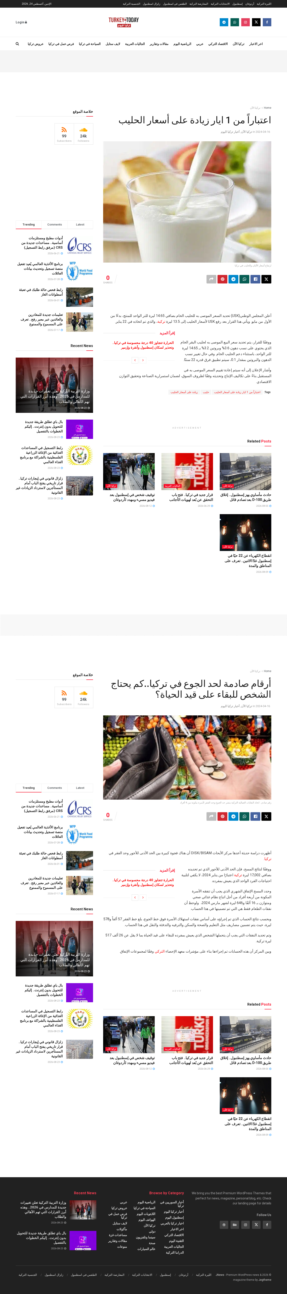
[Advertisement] (143, 61)
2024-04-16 (263, 131)
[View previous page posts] (143, 360)
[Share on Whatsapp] (244, 279)
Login (20, 22)
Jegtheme (265, 1279)
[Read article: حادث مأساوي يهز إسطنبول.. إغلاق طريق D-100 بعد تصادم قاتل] (245, 471)
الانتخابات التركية (220, 3)
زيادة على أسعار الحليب (184, 392)
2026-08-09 (262, 572)
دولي (152, 1231)
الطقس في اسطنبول (175, 3)
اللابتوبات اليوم (146, 1214)
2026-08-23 (80, 408)
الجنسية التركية (131, 3)
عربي (199, 44)
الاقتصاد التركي (218, 44)
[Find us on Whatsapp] (234, 22)
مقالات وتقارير (159, 44)
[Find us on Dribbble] (224, 1225)
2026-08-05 (262, 505)
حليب (206, 392)
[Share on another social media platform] (211, 279)
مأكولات (122, 1229)
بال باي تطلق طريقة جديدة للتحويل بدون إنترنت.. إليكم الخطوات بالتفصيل (44, 426)
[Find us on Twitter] (256, 22)
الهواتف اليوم (147, 1219)
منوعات (122, 1246)
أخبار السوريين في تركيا (172, 1204)
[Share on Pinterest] (222, 279)
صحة (152, 1243)
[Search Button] (17, 44)
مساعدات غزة (118, 1235)
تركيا (267, 859)
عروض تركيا (35, 44)
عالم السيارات (146, 1249)
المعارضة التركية (198, 3)
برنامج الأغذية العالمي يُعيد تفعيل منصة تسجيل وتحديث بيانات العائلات (40, 268)
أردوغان (249, 3)
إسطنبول (237, 3)
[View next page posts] (135, 360)
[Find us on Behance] (234, 1225)
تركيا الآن (238, 44)
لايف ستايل (113, 44)
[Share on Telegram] (233, 279)
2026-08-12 (145, 505)
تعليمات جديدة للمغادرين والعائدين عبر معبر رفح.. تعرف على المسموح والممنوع (42, 319)
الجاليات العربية (135, 44)
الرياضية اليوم (182, 44)
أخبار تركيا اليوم (230, 131)
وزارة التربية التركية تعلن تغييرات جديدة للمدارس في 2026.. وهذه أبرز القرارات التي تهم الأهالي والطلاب (55, 396)
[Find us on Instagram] (245, 22)
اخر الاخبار (256, 44)
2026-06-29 (204, 505)
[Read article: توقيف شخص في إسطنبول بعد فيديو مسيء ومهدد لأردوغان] (129, 471)
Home (267, 107)
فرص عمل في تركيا (61, 44)
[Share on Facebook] (255, 279)
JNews (220, 1274)
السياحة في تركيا (90, 44)
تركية (161, 321)
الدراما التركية (175, 1252)
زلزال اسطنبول (151, 3)
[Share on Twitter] (266, 279)
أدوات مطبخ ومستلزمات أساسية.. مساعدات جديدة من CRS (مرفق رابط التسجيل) (42, 243)
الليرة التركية (264, 3)
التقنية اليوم (176, 1241)
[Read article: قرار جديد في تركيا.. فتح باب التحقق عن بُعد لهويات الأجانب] (187, 471)
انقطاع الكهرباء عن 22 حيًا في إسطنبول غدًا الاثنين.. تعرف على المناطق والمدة (248, 560)
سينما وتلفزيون (145, 1237)
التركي (160, 951)
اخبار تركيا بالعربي (172, 1223)
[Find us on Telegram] (224, 22)
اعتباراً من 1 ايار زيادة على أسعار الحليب (237, 392)
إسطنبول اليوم (174, 1217)
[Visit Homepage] (124, 22)
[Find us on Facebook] (267, 22)
